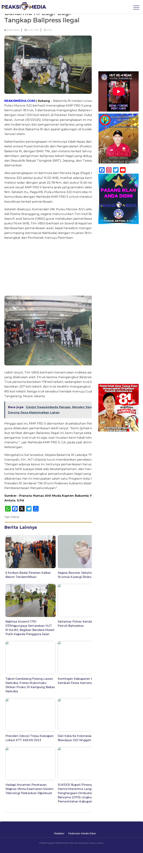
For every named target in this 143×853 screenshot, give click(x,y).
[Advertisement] (56, 267)
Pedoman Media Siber (82, 833)
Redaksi (59, 833)
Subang (14, 516)
